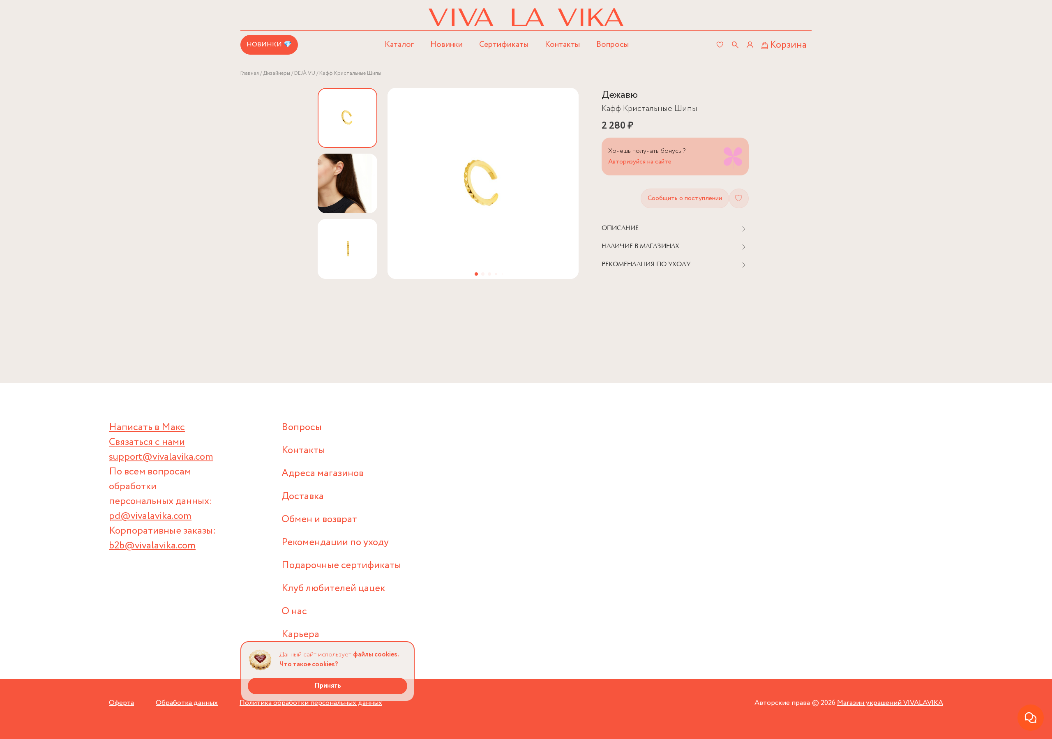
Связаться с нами (147, 442)
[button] (476, 274)
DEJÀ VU (304, 73)
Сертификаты (503, 45)
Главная (249, 73)
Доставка (302, 496)
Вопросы (612, 45)
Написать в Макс (147, 427)
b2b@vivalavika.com (152, 546)
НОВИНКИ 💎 (269, 44)
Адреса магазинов (322, 473)
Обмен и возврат (319, 519)
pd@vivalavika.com (150, 516)
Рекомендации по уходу (335, 542)
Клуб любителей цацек (333, 588)
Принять (327, 686)
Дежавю (620, 95)
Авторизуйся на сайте (639, 161)
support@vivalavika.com (161, 457)
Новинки (446, 45)
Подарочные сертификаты (341, 565)
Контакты (562, 45)
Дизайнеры (276, 73)
